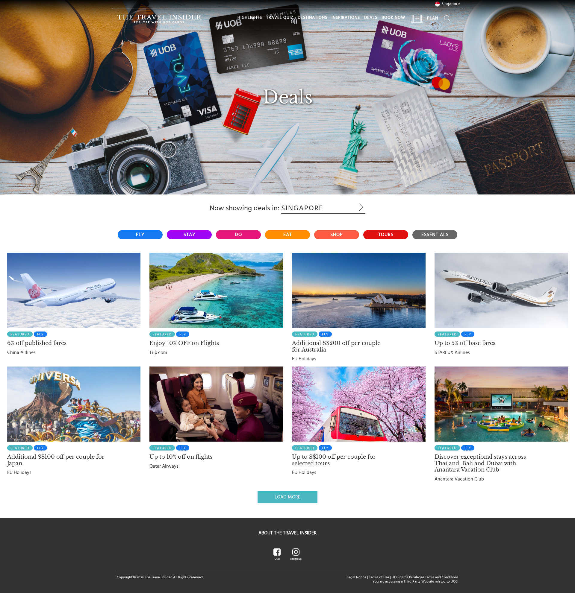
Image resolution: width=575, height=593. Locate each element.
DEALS (370, 18)
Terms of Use (379, 577)
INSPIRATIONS (346, 18)
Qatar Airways (163, 466)
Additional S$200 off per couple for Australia (336, 346)
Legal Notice (356, 577)
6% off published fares (36, 343)
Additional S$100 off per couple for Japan (56, 460)
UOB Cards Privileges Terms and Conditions (425, 577)
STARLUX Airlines (452, 352)
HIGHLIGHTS (249, 18)
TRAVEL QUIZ (279, 18)
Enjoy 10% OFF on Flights (184, 343)
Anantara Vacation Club (459, 479)
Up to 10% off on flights (180, 457)
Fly (40, 334)
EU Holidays (304, 358)
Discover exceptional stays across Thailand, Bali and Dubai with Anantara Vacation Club (480, 463)
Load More (287, 497)
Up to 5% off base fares (465, 343)
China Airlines (21, 352)
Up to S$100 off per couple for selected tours (334, 460)
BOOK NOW (393, 18)
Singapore (450, 4)
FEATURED (19, 334)
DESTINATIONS (312, 18)
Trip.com (158, 352)
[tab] (140, 234)
